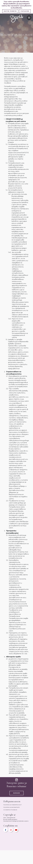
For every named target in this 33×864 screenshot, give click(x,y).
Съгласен (25, 11)
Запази (16, 793)
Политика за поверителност (12, 804)
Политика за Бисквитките (11, 807)
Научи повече (10, 11)
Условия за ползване (10, 809)
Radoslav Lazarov (24, 821)
